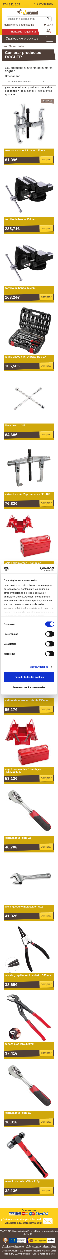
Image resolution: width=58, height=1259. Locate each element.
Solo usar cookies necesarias (29, 687)
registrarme (27, 24)
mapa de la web (47, 1254)
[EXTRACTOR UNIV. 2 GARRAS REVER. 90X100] (29, 467)
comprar (46, 159)
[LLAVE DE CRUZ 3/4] (29, 399)
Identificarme (11, 24)
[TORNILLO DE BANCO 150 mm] (29, 192)
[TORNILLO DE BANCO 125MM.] (29, 261)
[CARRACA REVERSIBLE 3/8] (29, 811)
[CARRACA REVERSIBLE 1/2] (29, 1086)
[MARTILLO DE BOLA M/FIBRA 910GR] (29, 1154)
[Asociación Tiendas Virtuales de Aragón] (5, 1240)
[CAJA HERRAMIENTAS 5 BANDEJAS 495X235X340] (29, 536)
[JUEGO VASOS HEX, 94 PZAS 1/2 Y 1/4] (29, 330)
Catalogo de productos (22, 38)
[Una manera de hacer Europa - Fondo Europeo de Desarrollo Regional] (17, 1240)
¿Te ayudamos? (44, 3)
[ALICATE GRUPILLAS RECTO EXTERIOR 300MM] (29, 948)
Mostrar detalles (39, 666)
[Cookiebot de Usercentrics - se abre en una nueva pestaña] (41, 569)
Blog (53, 1246)
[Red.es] (41, 1240)
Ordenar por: (12, 76)
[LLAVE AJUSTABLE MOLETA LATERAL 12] (29, 880)
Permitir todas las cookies (29, 677)
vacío (50, 25)
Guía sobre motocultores (37, 1246)
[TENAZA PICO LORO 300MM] (29, 1017)
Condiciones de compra (13, 1246)
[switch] (49, 634)
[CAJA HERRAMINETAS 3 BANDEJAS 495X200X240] (29, 742)
